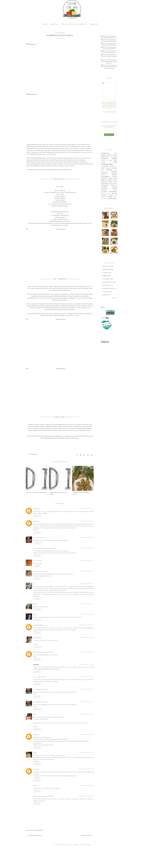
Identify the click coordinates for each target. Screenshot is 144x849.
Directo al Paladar (108, 266)
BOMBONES (104, 158)
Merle (35, 753)
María (35, 604)
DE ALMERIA (106, 170)
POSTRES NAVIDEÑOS (109, 191)
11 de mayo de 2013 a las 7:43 (87, 752)
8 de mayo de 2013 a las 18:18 (87, 664)
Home (45, 24)
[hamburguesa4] (60, 341)
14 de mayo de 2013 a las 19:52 (86, 785)
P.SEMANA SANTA (106, 178)
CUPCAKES (114, 168)
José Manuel (37, 637)
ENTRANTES (104, 173)
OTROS (114, 176)
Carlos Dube (37, 560)
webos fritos (106, 294)
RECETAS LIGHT (105, 193)
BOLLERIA (114, 157)
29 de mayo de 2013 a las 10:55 (86, 796)
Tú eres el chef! (107, 291)
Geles (35, 614)
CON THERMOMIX (60, 32)
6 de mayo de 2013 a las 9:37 (87, 571)
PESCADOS (104, 183)
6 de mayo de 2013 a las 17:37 (87, 603)
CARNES (114, 158)
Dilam (35, 785)
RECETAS (54, 24)
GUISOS (103, 174)
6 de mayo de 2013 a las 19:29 (86, 614)
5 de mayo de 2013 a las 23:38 (86, 508)
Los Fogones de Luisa (40, 689)
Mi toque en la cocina (40, 571)
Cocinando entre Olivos (109, 288)
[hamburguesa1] (60, 115)
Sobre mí (94, 24)
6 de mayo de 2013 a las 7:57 (87, 560)
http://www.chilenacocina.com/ (43, 652)
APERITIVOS (105, 153)
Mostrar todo (114, 297)
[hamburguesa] (60, 65)
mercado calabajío (107, 269)
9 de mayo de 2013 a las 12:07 (86, 689)
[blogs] (110, 307)
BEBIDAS (115, 155)
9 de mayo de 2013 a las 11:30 (87, 676)
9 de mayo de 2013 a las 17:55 (86, 714)
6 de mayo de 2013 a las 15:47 (86, 583)
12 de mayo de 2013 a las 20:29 (86, 769)
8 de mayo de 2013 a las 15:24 (86, 652)
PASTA (115, 180)
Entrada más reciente (35, 835)
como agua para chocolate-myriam (45, 548)
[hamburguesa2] (60, 250)
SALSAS (111, 195)
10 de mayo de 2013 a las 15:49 (86, 734)
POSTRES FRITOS (109, 190)
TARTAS (109, 197)
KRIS (34, 714)
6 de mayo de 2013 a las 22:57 (86, 637)
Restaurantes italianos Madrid (43, 796)
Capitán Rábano (38, 625)
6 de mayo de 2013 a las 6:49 (87, 548)
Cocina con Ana (61, 844)
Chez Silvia (43, 169)
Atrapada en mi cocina (108, 282)
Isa (34, 584)
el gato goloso (106, 272)
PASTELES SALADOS (107, 181)
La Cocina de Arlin (39, 677)
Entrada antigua (86, 835)
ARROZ (110, 155)
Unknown (36, 509)
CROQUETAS (108, 168)
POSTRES (114, 188)
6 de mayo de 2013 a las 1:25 (87, 537)
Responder (37, 516)
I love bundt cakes (107, 279)
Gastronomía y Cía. (107, 285)
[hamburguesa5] (60, 389)
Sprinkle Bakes (106, 275)
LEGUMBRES (105, 176)
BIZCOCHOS (105, 157)
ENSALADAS (114, 171)
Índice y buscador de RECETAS (74, 24)
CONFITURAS (105, 166)
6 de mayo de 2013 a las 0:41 (87, 521)
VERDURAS (112, 198)
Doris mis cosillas (39, 537)
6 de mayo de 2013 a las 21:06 (86, 625)
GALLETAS (114, 173)
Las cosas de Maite (85, 844)
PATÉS (115, 181)
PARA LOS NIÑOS (107, 180)
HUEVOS (114, 174)
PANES (115, 178)
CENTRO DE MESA (106, 160)
